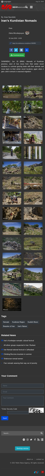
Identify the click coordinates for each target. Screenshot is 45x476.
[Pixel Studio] (41, 472)
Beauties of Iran (9, 326)
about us (30, 459)
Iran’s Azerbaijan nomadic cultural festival (19, 341)
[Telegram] (24, 439)
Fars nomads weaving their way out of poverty (20, 363)
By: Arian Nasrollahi (8, 17)
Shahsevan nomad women (13, 359)
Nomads (6, 322)
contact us (40, 459)
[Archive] (42, 439)
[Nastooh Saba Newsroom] (35, 472)
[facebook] (34, 439)
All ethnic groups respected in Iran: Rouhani (19, 345)
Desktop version (22, 448)
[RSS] (38, 439)
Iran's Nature (22, 326)
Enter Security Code (9, 409)
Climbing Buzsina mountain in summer (18, 354)
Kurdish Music (33, 322)
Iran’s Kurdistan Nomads (19, 20)
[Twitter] (31, 439)
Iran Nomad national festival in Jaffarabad (19, 350)
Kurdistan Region (18, 322)
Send (5, 418)
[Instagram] (27, 439)
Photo (10, 28)
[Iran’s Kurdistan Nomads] (11, 92)
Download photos (18, 55)
